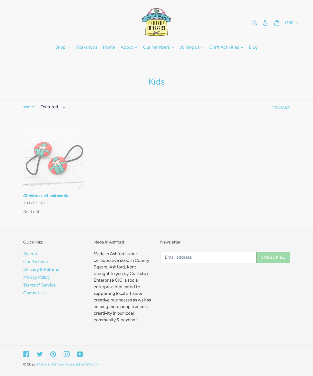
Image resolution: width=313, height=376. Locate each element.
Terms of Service (39, 285)
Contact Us (34, 293)
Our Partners (35, 261)
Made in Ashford (50, 364)
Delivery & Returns (41, 269)
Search (30, 253)
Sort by (29, 107)
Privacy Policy (36, 277)
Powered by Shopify (82, 364)
